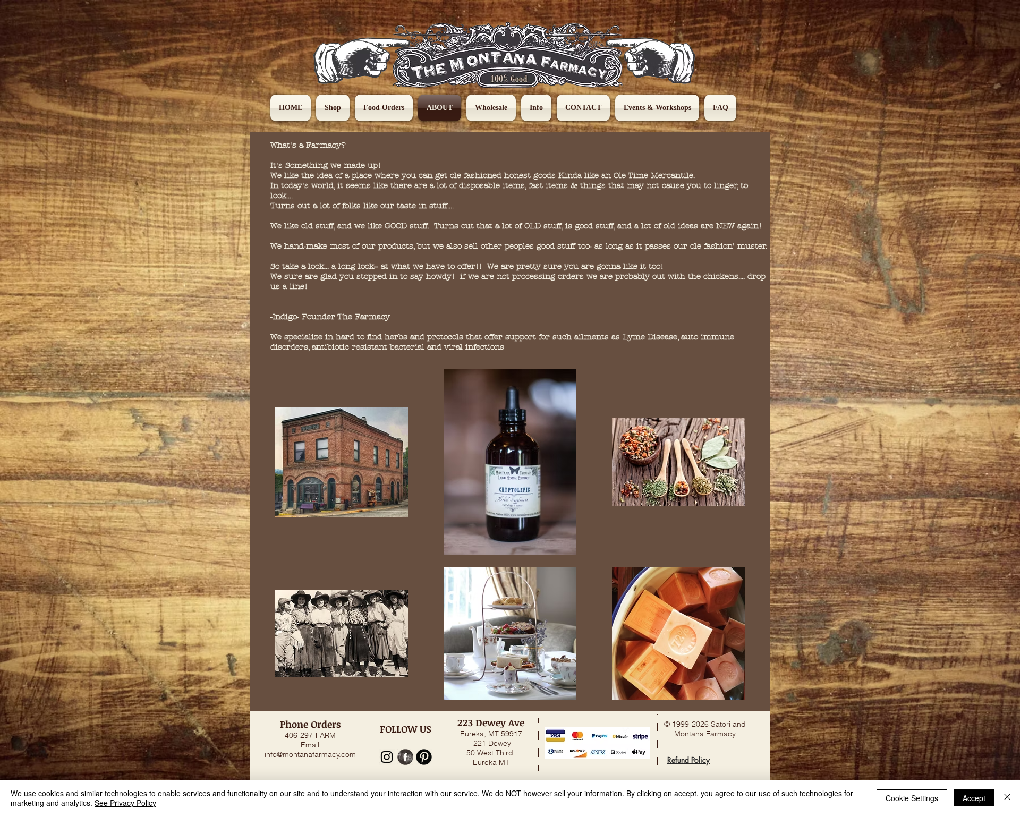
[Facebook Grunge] (405, 757)
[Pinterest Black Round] (424, 757)
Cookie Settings (912, 798)
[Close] (1007, 798)
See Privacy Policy (125, 802)
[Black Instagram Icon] (387, 757)
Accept (974, 798)
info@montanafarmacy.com (310, 754)
